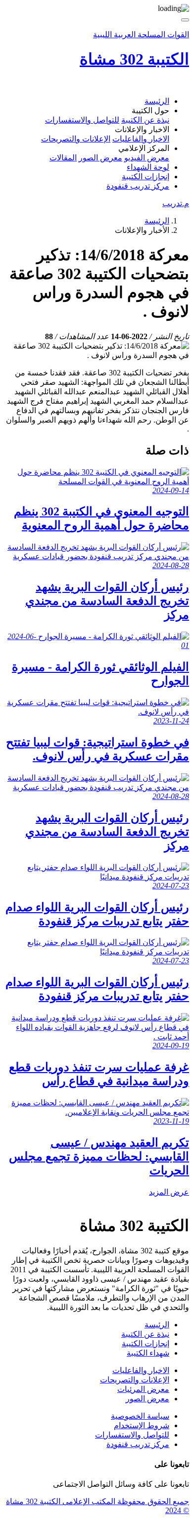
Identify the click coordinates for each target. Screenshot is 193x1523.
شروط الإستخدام (141, 1425)
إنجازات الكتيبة (145, 176)
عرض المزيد (169, 1192)
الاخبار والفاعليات (140, 139)
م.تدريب (175, 203)
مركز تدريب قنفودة (137, 186)
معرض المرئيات (143, 1389)
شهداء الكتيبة (148, 1353)
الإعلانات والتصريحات (75, 139)
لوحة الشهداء (148, 167)
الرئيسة (157, 101)
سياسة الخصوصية (140, 1416)
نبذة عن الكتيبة (145, 120)
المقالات (63, 157)
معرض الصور (100, 157)
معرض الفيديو (146, 157)
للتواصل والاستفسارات (82, 120)
